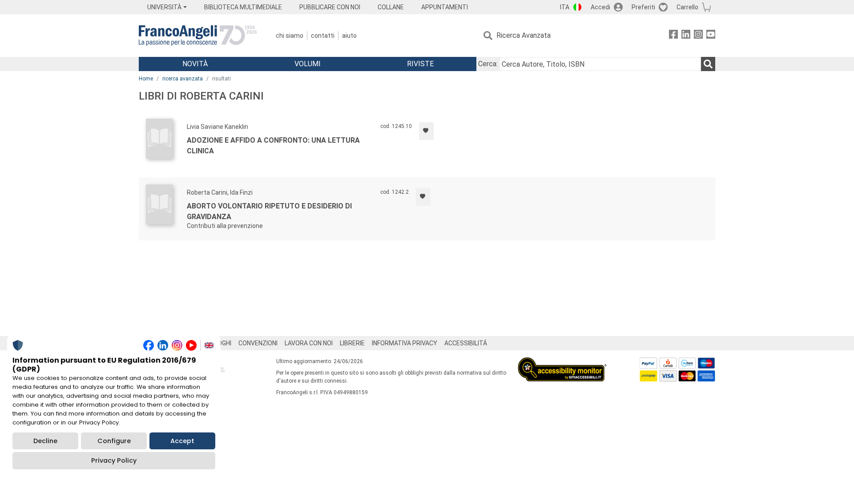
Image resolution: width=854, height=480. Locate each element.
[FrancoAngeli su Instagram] (698, 36)
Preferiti (643, 7)
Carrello (687, 7)
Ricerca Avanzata (523, 35)
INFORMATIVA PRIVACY (404, 343)
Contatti (322, 35)
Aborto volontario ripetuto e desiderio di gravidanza (269, 211)
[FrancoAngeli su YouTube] (710, 36)
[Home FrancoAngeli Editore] (198, 35)
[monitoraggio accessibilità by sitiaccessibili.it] (562, 362)
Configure (114, 440)
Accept (182, 440)
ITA (564, 7)
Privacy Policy (114, 460)
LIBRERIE (352, 343)
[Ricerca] (708, 64)
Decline (45, 440)
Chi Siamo (289, 35)
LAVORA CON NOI (309, 343)
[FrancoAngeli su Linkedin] (685, 36)
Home (146, 79)
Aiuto (349, 35)
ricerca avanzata (182, 79)
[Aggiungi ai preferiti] (426, 131)
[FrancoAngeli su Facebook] (673, 36)
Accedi (600, 7)
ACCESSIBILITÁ (465, 343)
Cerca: (488, 64)
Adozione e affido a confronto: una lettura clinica (273, 145)
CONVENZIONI (258, 343)
